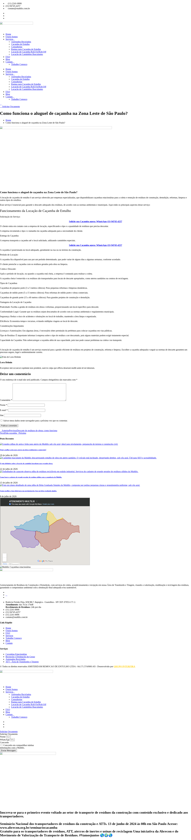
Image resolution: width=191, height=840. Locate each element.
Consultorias (16, 47)
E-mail (4, 410)
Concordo (4, 742)
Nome (3, 405)
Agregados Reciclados (21, 42)
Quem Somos (12, 36)
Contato (9, 62)
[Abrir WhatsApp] (184, 833)
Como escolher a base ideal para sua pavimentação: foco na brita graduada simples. (28, 491)
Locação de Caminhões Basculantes (27, 54)
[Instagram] (6, 595)
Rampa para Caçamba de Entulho (26, 49)
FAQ (8, 57)
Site (1, 415)
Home (8, 34)
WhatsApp (5, 739)
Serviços (9, 39)
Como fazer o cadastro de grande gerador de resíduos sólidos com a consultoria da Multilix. (31, 477)
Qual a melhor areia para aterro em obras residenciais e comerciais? (23, 450)
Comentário (6, 400)
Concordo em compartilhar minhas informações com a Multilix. (17, 746)
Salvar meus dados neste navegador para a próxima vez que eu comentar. (35, 420)
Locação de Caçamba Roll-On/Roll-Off (28, 52)
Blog (8, 59)
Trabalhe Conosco (19, 64)
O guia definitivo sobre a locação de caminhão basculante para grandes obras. (26, 463)
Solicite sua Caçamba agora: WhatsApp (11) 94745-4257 (95, 221)
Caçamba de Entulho (20, 44)
